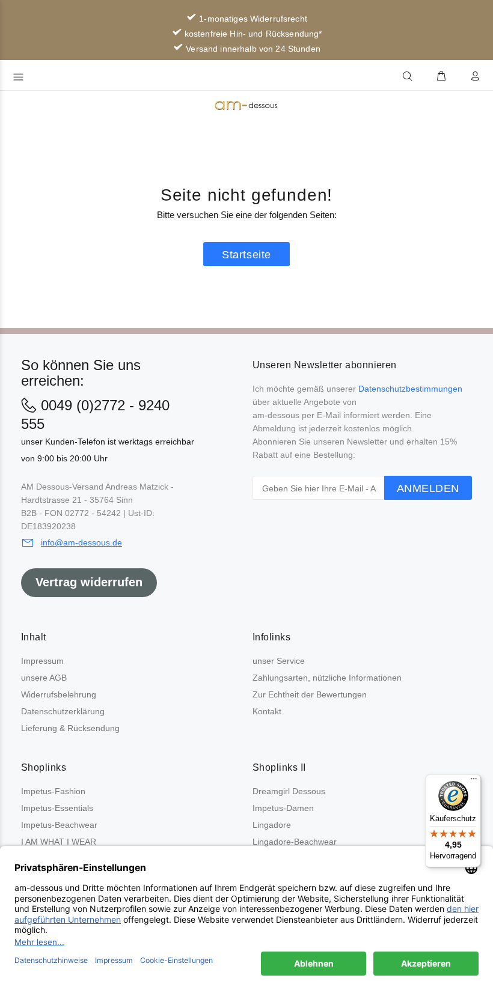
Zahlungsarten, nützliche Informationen (327, 677)
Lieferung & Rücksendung (70, 728)
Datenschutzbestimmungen (410, 388)
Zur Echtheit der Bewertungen (310, 694)
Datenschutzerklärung (63, 711)
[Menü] (474, 781)
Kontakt (267, 711)
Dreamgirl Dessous (289, 791)
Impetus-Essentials (57, 808)
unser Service (279, 661)
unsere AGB (44, 677)
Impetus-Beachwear (59, 825)
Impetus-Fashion (53, 791)
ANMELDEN (428, 488)
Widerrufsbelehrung (58, 694)
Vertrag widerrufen (88, 582)
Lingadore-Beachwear (295, 841)
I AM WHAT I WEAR (58, 841)
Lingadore (272, 825)
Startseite (246, 255)
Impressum (42, 661)
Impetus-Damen (283, 808)
